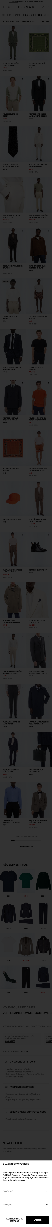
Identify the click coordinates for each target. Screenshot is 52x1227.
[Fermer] (48, 1164)
